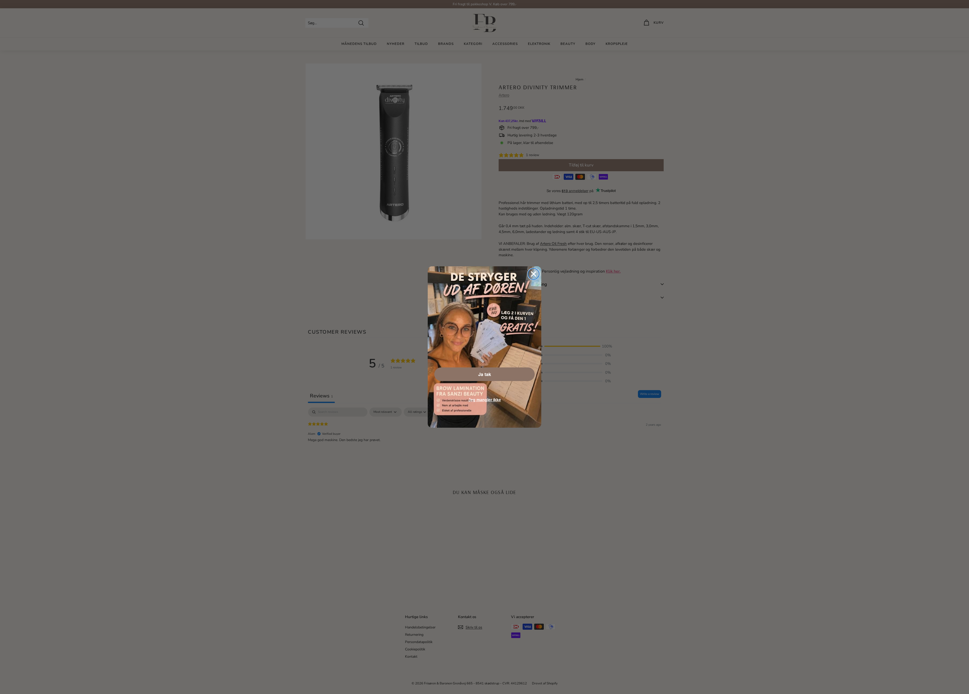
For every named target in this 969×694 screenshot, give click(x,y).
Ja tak (484, 374)
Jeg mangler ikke (484, 400)
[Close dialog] (533, 274)
